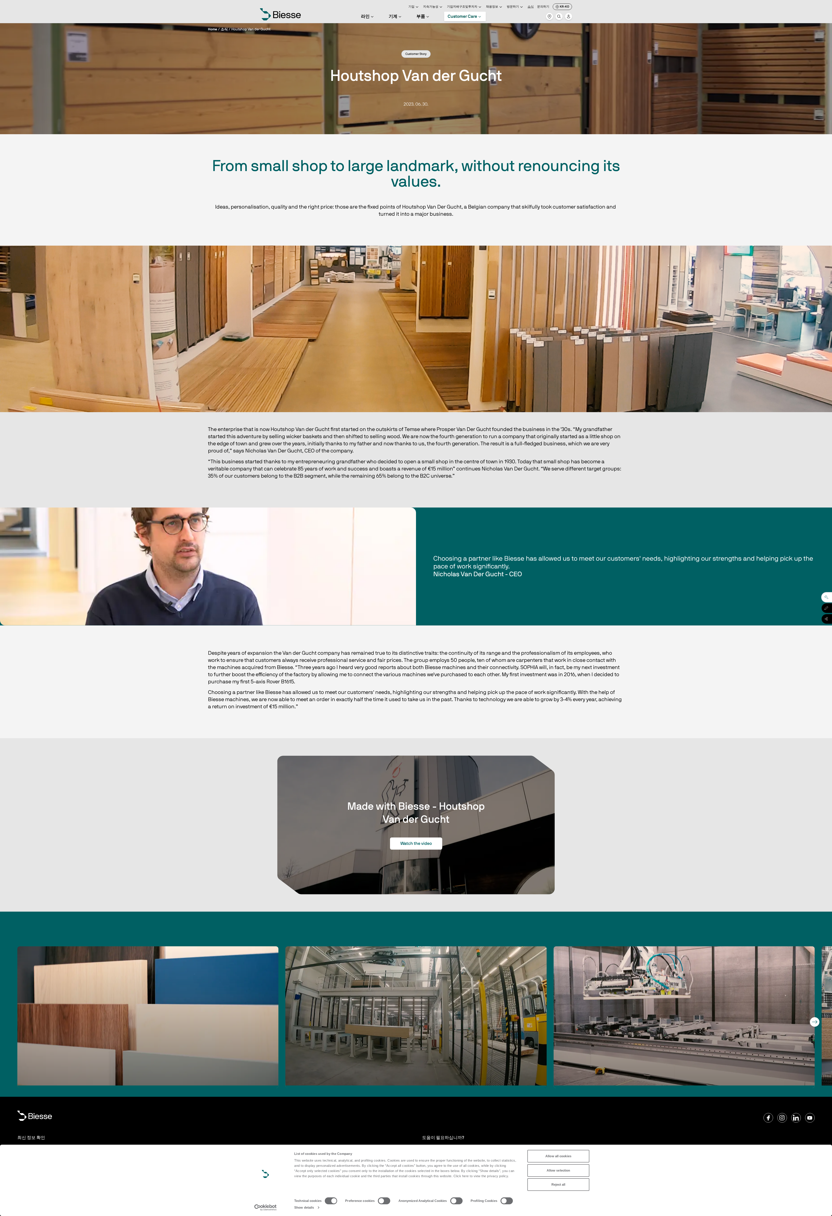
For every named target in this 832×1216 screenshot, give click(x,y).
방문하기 (513, 6)
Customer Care (462, 16)
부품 (420, 16)
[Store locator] (549, 16)
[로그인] (568, 16)
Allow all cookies (558, 1156)
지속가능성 (430, 6)
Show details (304, 1207)
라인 (365, 16)
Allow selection (558, 1170)
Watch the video (416, 843)
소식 (531, 6)
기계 (393, 16)
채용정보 (492, 6)
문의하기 (543, 6)
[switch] (384, 1200)
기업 (411, 6)
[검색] (559, 16)
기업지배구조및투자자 (462, 6)
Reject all (558, 1184)
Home (212, 29)
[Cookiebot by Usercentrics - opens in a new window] (265, 1207)
